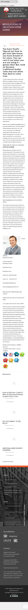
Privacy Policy (12, 348)
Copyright (5, 348)
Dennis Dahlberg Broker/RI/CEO (11, 286)
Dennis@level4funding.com (9, 283)
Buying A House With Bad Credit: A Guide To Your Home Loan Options (13, 523)
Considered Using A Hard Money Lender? (13, 507)
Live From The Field (9, 518)
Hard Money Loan (7, 271)
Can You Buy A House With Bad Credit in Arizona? (14, 513)
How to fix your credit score (11, 483)
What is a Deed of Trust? (10, 487)
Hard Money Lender (7, 263)
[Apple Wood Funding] (14, 9)
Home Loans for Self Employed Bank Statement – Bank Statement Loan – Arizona (13, 492)
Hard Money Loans (7, 267)
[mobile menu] (26, 9)
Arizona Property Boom (10, 479)
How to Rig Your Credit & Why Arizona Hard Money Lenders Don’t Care (13, 394)
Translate (12, 5)
